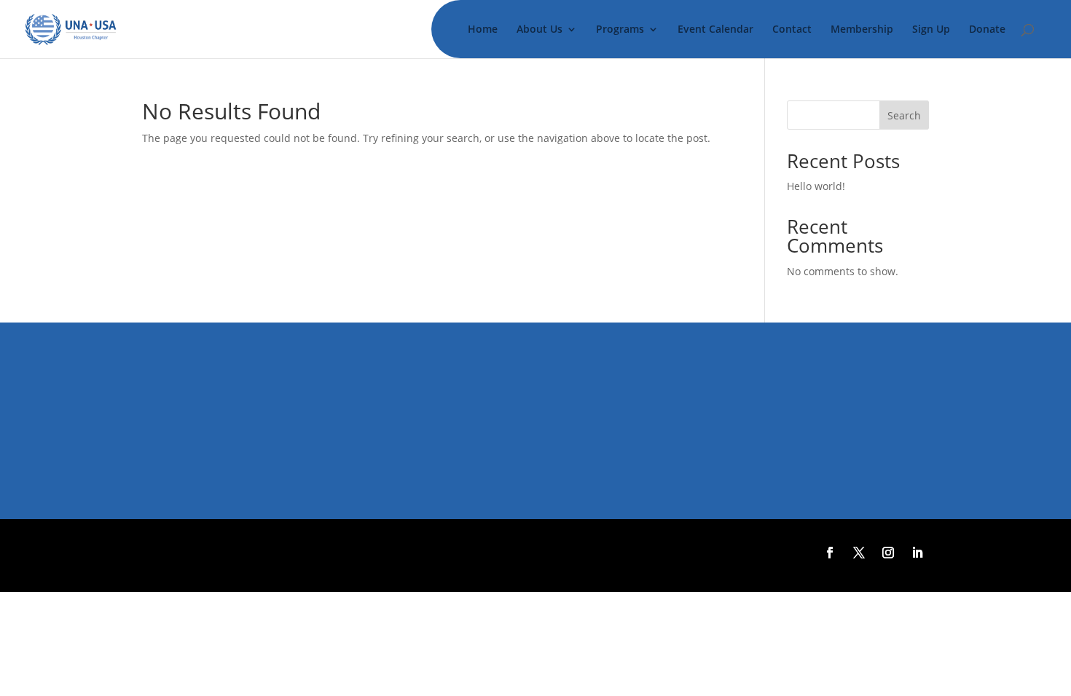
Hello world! (816, 186)
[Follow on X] (859, 552)
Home (483, 30)
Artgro (497, 553)
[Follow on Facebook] (830, 552)
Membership (862, 30)
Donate (987, 30)
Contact (792, 30)
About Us (539, 30)
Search (904, 115)
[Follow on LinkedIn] (917, 552)
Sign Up (931, 30)
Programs (620, 30)
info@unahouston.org (244, 424)
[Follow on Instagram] (888, 552)
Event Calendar (715, 30)
